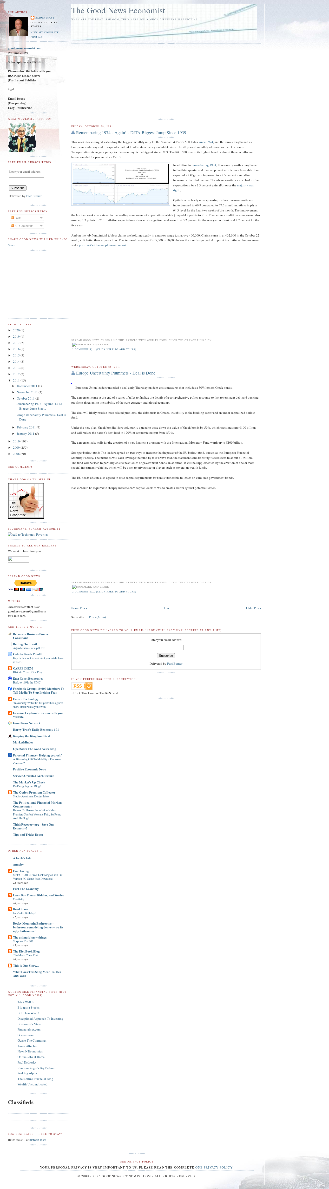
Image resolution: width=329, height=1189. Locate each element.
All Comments (23, 225)
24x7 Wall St (26, 1002)
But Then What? (28, 1013)
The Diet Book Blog (26, 951)
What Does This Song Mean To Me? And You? (37, 973)
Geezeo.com (25, 1035)
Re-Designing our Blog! (27, 786)
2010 (16, 441)
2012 (16, 374)
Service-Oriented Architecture (33, 775)
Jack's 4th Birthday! (24, 913)
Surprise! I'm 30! (23, 941)
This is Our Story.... (26, 965)
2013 (16, 368)
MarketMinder (23, 742)
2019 (16, 336)
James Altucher (27, 1046)
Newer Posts (79, 608)
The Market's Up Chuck (29, 782)
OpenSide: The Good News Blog (34, 748)
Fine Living (21, 870)
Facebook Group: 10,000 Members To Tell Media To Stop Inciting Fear (38, 690)
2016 (16, 349)
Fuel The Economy (26, 888)
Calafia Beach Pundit (27, 654)
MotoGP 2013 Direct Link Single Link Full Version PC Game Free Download (38, 876)
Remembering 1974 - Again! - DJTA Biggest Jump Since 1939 (131, 132)
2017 (16, 343)
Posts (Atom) (97, 617)
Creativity (18, 899)
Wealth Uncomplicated (32, 1084)
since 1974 (206, 142)
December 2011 (27, 386)
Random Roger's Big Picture (36, 1068)
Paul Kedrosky (27, 1062)
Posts (17, 218)
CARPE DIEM (23, 668)
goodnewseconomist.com (24, 48)
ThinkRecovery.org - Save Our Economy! (33, 826)
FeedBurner (174, 663)
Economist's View (29, 1024)
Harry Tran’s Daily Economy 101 (36, 729)
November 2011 (28, 392)
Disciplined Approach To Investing (40, 1018)
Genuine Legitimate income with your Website (38, 714)
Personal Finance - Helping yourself (37, 755)
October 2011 (26, 398)
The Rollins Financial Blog (35, 1079)
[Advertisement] (111, 81)
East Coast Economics (28, 678)
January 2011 (26, 433)
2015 (16, 355)
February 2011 (27, 427)
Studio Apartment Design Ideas (31, 796)
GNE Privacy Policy (213, 1167)
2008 (16, 454)
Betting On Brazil (25, 644)
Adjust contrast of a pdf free (29, 648)
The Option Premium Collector (34, 792)
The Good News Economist (118, 10)
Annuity (18, 864)
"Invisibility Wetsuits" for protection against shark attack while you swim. (38, 705)
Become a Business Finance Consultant (31, 635)
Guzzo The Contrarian (32, 1040)
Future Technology (26, 698)
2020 (16, 330)
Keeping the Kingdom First (31, 736)
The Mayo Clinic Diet (25, 955)
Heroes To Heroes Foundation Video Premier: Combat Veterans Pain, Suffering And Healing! (37, 814)
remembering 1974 (204, 165)
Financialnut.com (29, 1029)
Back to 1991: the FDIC (26, 682)
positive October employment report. (103, 245)
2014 (16, 361)
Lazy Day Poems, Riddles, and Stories (38, 895)
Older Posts (253, 608)
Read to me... (21, 909)
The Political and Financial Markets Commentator (37, 804)
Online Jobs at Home (31, 1057)
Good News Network (26, 723)
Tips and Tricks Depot (28, 834)
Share (11, 245)
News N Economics (30, 1051)
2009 (16, 447)
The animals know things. (30, 937)
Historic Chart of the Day (27, 672)
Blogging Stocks (28, 1007)
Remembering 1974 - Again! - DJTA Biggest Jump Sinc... (39, 406)
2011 (16, 380)
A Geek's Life (22, 857)
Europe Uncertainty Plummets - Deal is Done (115, 373)
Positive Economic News (29, 769)
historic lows (37, 1139)
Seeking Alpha (27, 1073)
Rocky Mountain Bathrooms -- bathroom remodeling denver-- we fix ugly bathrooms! (38, 927)
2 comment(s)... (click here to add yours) (104, 349)
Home (166, 608)
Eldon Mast (44, 17)
